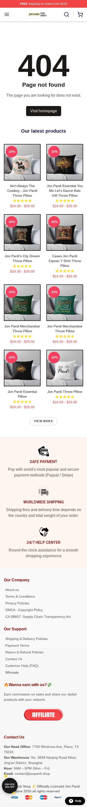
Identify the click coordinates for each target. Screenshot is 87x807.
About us (12, 590)
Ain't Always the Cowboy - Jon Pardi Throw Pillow (22, 190)
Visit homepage (43, 111)
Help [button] (78, 801)
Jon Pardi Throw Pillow (64, 392)
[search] (66, 14)
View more (43, 421)
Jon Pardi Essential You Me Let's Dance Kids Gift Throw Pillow (65, 190)
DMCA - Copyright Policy (24, 610)
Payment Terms (17, 645)
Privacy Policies (17, 603)
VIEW (22, 176)
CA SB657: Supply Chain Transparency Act (38, 617)
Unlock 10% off (10, 785)
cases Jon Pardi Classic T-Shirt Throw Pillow (65, 261)
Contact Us (13, 659)
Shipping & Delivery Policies (26, 639)
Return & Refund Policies (24, 652)
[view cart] (80, 14)
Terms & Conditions (20, 596)
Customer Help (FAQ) (21, 666)
